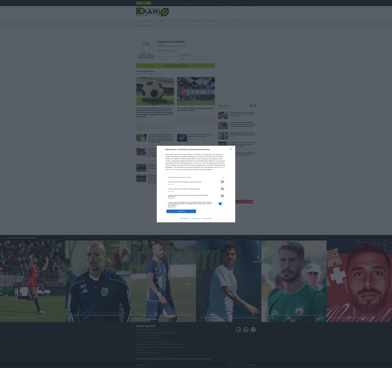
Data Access (196, 218)
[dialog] (196, 184)
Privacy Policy (207, 218)
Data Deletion (184, 218)
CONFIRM (181, 211)
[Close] (231, 150)
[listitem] (196, 177)
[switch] (221, 181)
